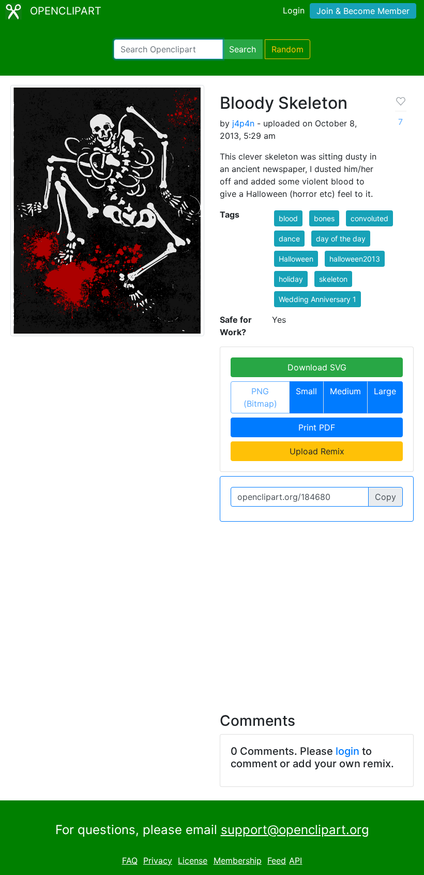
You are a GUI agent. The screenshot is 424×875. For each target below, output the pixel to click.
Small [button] (306, 391)
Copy (385, 497)
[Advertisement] (212, 610)
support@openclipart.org (295, 829)
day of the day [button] (341, 238)
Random (287, 49)
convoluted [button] (369, 218)
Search (242, 49)
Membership (238, 860)
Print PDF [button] (316, 427)
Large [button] (385, 391)
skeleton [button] (333, 279)
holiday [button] (291, 279)
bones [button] (324, 218)
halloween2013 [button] (354, 258)
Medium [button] (345, 391)
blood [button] (288, 218)
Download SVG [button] (316, 367)
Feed (276, 860)
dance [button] (289, 238)
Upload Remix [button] (317, 451)
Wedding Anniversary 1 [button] (317, 299)
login (347, 751)
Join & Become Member (363, 11)
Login (294, 10)
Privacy (157, 860)
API (295, 860)
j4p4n (243, 123)
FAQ (130, 860)
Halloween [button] (296, 258)
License (192, 860)
